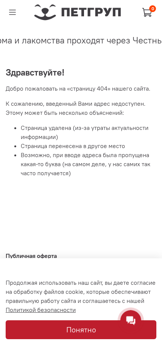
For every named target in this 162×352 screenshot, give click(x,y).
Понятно (81, 329)
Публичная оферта (31, 255)
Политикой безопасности (41, 309)
